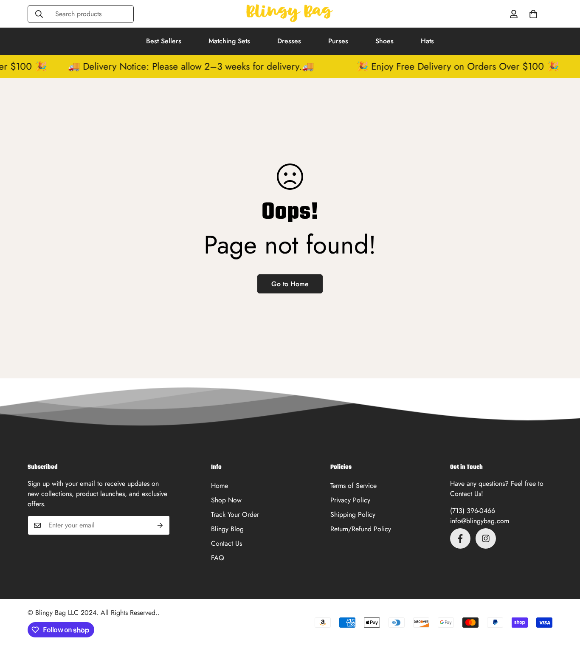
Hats (427, 41)
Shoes (384, 41)
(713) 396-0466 (472, 511)
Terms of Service (353, 485)
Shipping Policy (352, 514)
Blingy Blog (227, 529)
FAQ (217, 558)
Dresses (289, 41)
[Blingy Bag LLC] (289, 14)
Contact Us (226, 543)
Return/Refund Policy (360, 529)
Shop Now (226, 500)
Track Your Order (235, 514)
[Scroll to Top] (563, 604)
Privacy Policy (350, 500)
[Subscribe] (160, 525)
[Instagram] (486, 538)
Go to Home (290, 284)
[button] (533, 14)
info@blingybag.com (479, 521)
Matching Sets (229, 41)
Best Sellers (163, 41)
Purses (338, 41)
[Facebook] (460, 538)
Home (219, 485)
